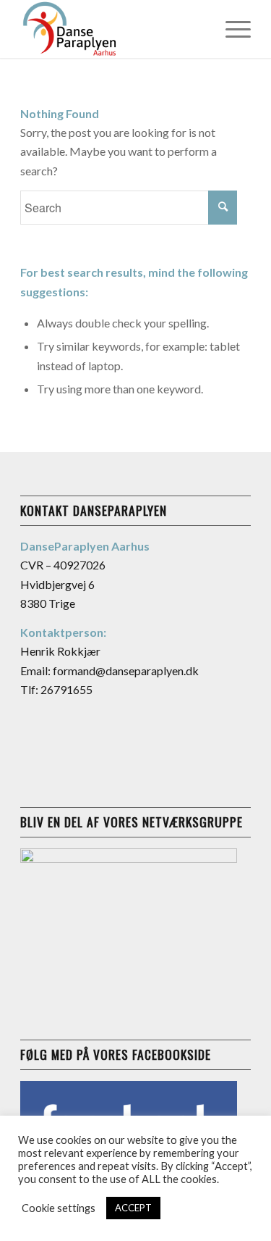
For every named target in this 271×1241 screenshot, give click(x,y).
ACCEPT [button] (133, 1207)
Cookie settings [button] (58, 1208)
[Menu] (231, 29)
